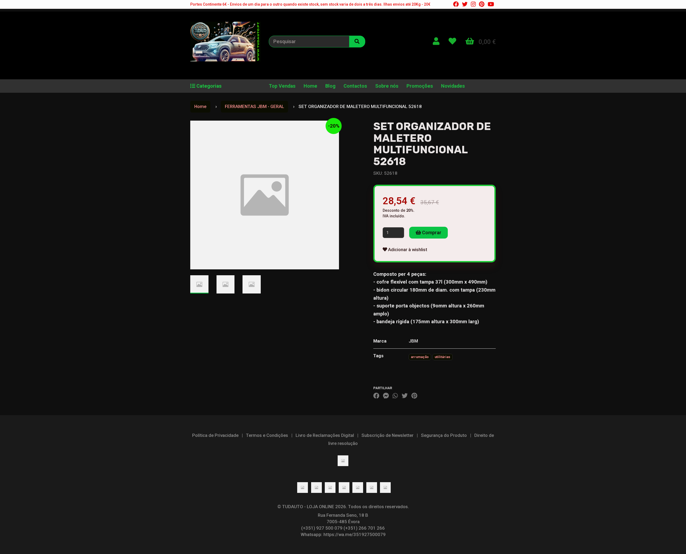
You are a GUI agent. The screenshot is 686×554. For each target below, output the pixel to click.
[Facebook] (456, 4)
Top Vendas (282, 86)
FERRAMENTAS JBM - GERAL (254, 106)
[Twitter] (464, 4)
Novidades (453, 86)
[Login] (436, 41)
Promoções (420, 86)
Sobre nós (386, 86)
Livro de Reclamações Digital (325, 435)
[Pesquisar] (357, 41)
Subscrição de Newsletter (387, 435)
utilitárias (442, 357)
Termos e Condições (267, 435)
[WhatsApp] (395, 395)
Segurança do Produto (444, 435)
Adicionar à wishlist (407, 249)
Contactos (355, 86)
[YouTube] (491, 4)
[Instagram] (473, 4)
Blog (330, 86)
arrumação (420, 357)
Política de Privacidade (215, 435)
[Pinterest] (481, 4)
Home (310, 86)
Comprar (431, 232)
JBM (413, 341)
